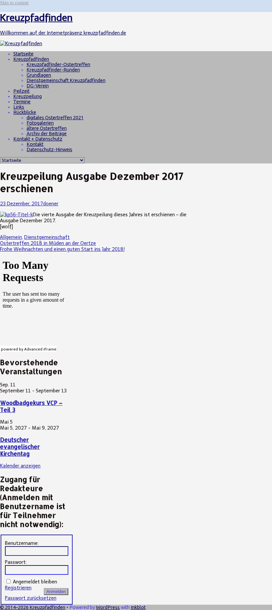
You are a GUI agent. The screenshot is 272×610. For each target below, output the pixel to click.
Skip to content (14, 2)
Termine (22, 101)
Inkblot (138, 607)
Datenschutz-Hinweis (49, 149)
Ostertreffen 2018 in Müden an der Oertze (48, 243)
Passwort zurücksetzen (30, 598)
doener (50, 204)
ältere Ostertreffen (47, 128)
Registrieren (18, 588)
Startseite (23, 53)
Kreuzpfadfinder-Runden (53, 69)
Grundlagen (39, 75)
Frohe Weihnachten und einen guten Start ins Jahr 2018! (62, 249)
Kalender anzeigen (20, 466)
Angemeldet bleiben (35, 582)
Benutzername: (21, 543)
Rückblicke (24, 112)
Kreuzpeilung (27, 96)
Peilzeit (21, 91)
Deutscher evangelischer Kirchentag (20, 446)
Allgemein (11, 237)
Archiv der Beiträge (47, 133)
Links (18, 107)
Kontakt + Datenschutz (37, 139)
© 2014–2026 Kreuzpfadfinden (32, 607)
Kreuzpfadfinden (31, 59)
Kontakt (35, 144)
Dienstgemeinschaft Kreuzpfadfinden (66, 80)
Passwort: (16, 562)
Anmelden (56, 591)
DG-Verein (38, 85)
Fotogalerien (40, 123)
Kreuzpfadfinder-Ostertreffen (58, 64)
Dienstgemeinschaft (47, 237)
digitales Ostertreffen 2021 (55, 117)
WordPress (108, 607)
